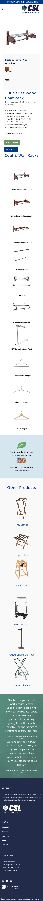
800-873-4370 (12, 870)
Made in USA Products (21, 467)
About (4, 840)
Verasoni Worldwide (35, 899)
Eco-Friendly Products (21, 452)
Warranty (5, 836)
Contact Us (11, 149)
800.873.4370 (32, 1)
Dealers (5, 832)
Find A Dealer (12, 142)
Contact (5, 845)
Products (5, 827)
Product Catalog (15, 1)
